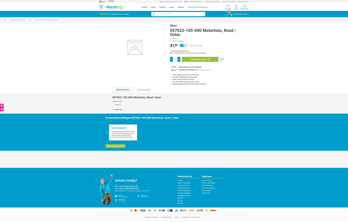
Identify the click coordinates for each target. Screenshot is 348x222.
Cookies (177, 217)
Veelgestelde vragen (184, 195)
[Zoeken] (153, 14)
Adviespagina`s (207, 190)
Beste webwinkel (207, 185)
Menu (101, 9)
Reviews (180, 201)
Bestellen (180, 203)
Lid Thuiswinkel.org (208, 188)
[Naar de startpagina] (115, 7)
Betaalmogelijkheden (184, 190)
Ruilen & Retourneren (184, 183)
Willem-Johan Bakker (208, 183)
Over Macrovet (206, 180)
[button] (237, 14)
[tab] (122, 90)
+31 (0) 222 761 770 (128, 186)
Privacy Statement (166, 217)
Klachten (180, 198)
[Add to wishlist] (221, 59)
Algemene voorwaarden (151, 217)
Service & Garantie (183, 185)
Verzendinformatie (183, 188)
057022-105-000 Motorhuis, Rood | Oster (46, 20)
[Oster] (173, 25)
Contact (180, 180)
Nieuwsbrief (206, 193)
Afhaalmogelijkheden (184, 193)
